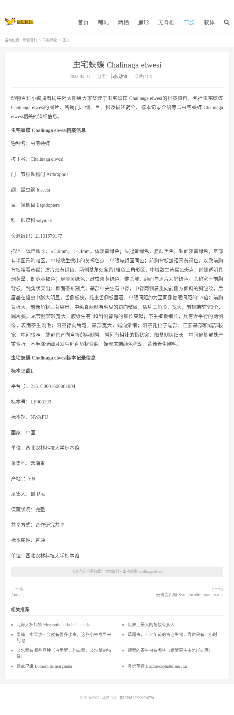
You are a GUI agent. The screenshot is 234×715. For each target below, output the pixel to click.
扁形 (143, 23)
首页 (83, 23)
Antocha (18, 595)
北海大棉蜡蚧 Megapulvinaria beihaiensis (53, 624)
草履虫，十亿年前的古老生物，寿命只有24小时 (172, 634)
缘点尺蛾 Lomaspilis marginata (44, 666)
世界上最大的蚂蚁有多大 (151, 624)
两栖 (123, 23)
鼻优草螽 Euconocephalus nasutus (157, 666)
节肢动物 (50, 40)
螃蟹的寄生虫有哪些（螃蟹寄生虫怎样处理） (170, 650)
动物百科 (19, 22)
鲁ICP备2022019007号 (136, 698)
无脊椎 (166, 23)
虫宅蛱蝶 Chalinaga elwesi (117, 64)
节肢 (189, 23)
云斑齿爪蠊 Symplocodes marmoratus (189, 595)
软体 (209, 23)
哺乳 (103, 23)
